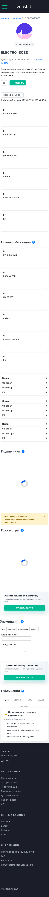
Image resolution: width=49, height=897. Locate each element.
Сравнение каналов (11, 791)
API (2, 804)
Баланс (4, 826)
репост (34, 629)
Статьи (17, 700)
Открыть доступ (24, 608)
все (3, 629)
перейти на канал (24, 44)
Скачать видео (8, 800)
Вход (3, 834)
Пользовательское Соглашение (17, 865)
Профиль (5, 821)
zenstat (24, 6)
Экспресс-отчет (9, 782)
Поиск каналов (8, 778)
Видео (41, 700)
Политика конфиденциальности (17, 852)
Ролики (24, 706)
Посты (29, 700)
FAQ (3, 856)
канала (11, 629)
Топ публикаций (9, 787)
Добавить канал (9, 795)
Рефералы (6, 830)
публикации (23, 629)
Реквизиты (6, 860)
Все (7, 700)
